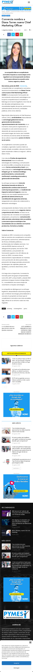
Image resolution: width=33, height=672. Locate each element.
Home (3, 11)
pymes (25, 308)
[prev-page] (3, 387)
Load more (16, 468)
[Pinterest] (17, 34)
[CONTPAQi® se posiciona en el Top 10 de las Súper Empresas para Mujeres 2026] (6, 462)
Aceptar (16, 663)
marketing (9, 308)
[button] (30, 642)
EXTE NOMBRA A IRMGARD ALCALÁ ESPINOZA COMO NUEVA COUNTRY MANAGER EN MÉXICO (24, 330)
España (8, 11)
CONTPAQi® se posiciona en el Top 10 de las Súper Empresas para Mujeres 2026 (21, 461)
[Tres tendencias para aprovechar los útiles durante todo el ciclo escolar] (6, 430)
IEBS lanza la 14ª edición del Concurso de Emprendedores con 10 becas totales (21, 512)
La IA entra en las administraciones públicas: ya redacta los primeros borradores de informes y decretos (21, 371)
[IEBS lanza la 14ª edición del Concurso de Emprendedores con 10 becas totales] (6, 513)
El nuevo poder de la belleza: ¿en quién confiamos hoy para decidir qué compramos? (21, 439)
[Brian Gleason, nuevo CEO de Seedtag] (6, 533)
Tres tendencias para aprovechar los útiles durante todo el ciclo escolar (21, 430)
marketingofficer (18, 308)
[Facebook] (9, 34)
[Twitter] (13, 34)
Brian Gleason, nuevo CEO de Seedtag (21, 531)
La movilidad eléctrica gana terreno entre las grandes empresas (8, 328)
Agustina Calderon (8, 30)
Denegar (16, 668)
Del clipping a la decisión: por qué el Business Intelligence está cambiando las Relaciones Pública (21, 522)
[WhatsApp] (21, 34)
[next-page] (6, 387)
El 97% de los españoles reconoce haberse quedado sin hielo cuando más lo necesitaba (21, 379)
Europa (8, 15)
